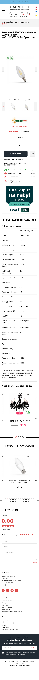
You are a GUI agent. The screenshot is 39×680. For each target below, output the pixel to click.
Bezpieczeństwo (7, 607)
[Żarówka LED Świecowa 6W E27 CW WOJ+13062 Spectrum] (13, 106)
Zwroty (4, 625)
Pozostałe (5, 617)
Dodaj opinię (26, 131)
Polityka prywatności (8, 623)
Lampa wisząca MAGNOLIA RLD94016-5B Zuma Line (19, 421)
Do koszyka (15, 154)
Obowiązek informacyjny (10, 629)
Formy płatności (7, 601)
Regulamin (5, 621)
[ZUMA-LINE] (19, 8)
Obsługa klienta (8, 597)
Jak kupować (6, 609)
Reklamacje (5, 627)
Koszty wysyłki (6, 603)
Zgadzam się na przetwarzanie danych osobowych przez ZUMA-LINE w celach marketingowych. (20, 653)
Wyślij (35, 563)
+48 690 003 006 (8, 583)
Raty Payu (5, 605)
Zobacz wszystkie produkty (19, 126)
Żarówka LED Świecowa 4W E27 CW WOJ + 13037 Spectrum (19, 482)
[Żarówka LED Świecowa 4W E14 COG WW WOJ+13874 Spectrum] (26, 106)
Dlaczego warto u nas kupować (12, 611)
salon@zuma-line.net (8, 585)
